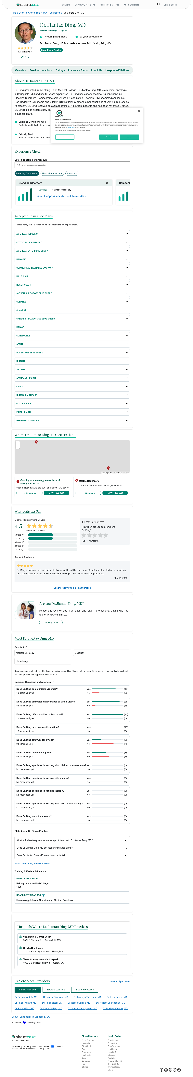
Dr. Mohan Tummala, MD (55, 997)
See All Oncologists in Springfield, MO (31, 1016)
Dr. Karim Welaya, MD (51, 1008)
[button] (52, 682)
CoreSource (23, 335)
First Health (23, 412)
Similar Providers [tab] (27, 989)
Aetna (19, 344)
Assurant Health (26, 378)
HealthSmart (23, 284)
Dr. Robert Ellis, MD (24, 1008)
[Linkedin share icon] (170, 1070)
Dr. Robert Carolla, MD (79, 1002)
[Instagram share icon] (166, 1070)
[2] (89, 535)
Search (159, 4)
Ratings (60, 70)
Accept (129, 137)
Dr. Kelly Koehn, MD (117, 997)
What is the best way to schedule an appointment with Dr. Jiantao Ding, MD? (55, 840)
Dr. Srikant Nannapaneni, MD (82, 1008)
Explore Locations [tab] (56, 989)
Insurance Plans (78, 70)
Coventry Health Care (29, 242)
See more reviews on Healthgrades (72, 587)
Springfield (55, 12)
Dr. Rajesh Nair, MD (52, 1002)
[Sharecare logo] (43, 1037)
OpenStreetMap (115, 473)
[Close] (139, 111)
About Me (96, 70)
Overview (20, 70)
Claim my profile (51, 622)
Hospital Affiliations (117, 70)
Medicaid (21, 259)
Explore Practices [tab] (85, 989)
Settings (65, 137)
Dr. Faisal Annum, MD (25, 1002)
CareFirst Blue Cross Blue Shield (35, 318)
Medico (20, 327)
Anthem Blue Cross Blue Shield (34, 293)
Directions (30, 492)
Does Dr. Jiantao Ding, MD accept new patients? (41, 855)
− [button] (18, 446)
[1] (83, 535)
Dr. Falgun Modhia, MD (26, 997)
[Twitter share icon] (175, 1070)
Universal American (27, 420)
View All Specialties (120, 981)
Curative (21, 301)
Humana (20, 361)
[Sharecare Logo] (28, 4)
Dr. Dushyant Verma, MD (115, 1008)
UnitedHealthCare (26, 395)
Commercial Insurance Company (34, 267)
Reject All (108, 137)
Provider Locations (41, 70)
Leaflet (104, 473)
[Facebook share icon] (161, 1070)
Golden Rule (23, 403)
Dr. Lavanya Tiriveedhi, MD (87, 997)
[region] (97, 125)
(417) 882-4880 (57, 492)
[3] (94, 535)
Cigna (19, 386)
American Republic (27, 233)
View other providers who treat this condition (61, 196)
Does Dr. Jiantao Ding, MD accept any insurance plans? (45, 847)
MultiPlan (22, 276)
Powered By (17, 1022)
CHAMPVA (21, 310)
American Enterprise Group (32, 250)
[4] (100, 535)
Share (27, 57)
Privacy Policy (71, 127)
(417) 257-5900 (116, 492)
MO (45, 12)
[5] (106, 535)
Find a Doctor (18, 12)
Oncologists (34, 12)
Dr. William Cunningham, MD (110, 1002)
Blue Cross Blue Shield (29, 352)
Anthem (20, 369)
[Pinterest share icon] (179, 1070)
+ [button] (18, 443)
